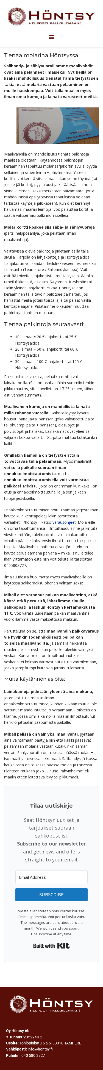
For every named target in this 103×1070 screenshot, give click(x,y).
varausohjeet (64, 522)
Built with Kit (51, 946)
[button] (51, 36)
